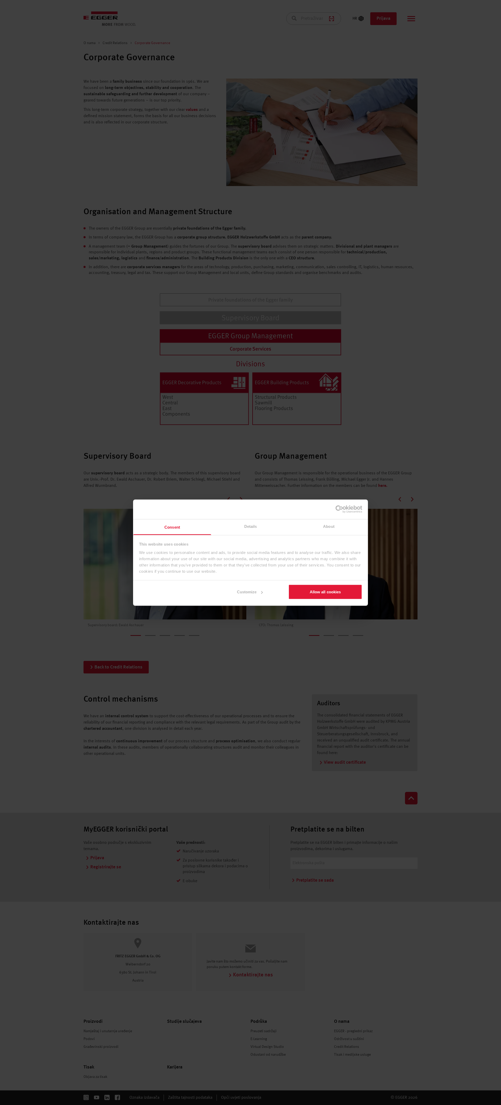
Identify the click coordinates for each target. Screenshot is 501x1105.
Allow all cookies (325, 592)
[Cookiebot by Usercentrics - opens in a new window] (339, 509)
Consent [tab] (172, 527)
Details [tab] (250, 526)
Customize (247, 592)
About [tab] (329, 526)
